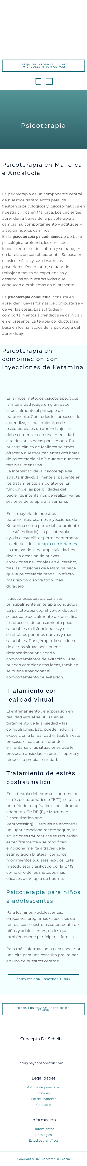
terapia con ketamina (58, 543)
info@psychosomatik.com (41, 1063)
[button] (43, 51)
